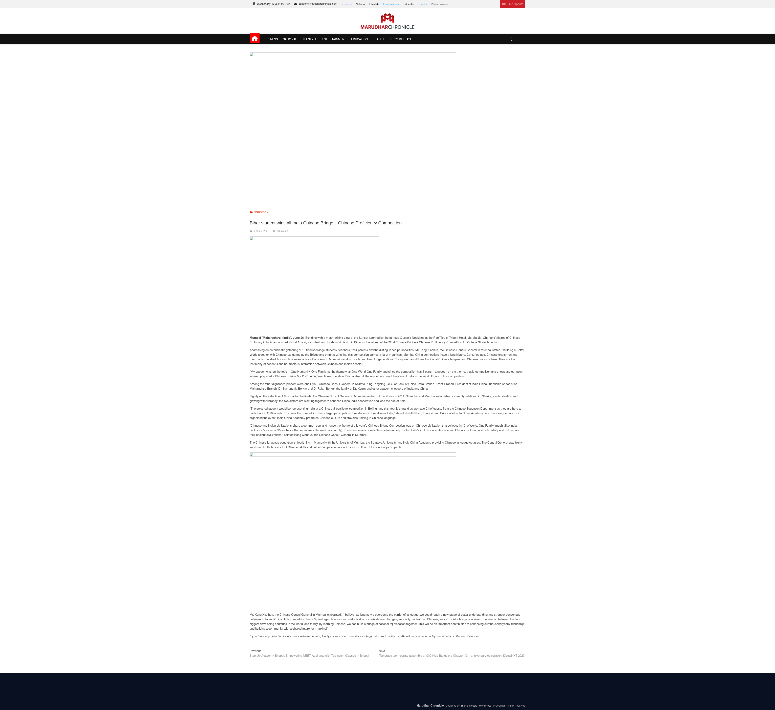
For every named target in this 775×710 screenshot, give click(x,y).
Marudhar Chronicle (430, 705)
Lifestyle (374, 4)
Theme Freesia (469, 705)
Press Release (439, 4)
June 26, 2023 (261, 231)
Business (346, 4)
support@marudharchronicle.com (318, 3)
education (282, 231)
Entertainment (391, 4)
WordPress (485, 705)
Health (423, 4)
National (360, 4)
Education (409, 4)
